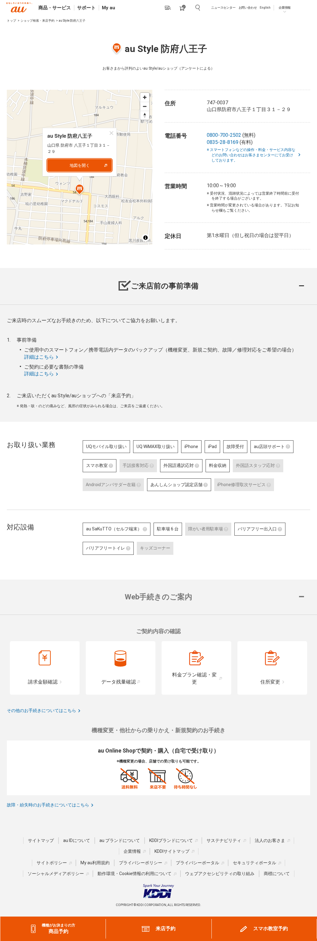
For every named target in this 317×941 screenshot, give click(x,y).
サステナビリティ (223, 840)
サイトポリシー (52, 862)
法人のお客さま (270, 840)
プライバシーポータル (197, 862)
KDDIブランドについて (171, 840)
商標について (277, 873)
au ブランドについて (119, 840)
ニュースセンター (223, 7)
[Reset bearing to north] (144, 115)
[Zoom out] (144, 106)
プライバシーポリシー (140, 862)
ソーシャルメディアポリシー (56, 873)
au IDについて (76, 840)
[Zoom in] (144, 97)
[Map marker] (79, 190)
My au (108, 8)
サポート (86, 8)
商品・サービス (54, 8)
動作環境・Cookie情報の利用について (135, 873)
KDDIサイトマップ (171, 851)
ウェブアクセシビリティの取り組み (219, 873)
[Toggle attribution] (145, 237)
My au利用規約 (95, 862)
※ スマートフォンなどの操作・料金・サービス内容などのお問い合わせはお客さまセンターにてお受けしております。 (253, 155)
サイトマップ (41, 840)
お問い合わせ (248, 7)
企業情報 (132, 851)
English (265, 7)
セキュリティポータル (254, 862)
